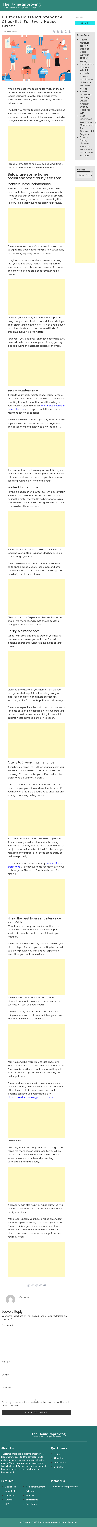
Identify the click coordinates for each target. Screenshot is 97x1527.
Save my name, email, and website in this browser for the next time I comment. (35, 1404)
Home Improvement (10, 32)
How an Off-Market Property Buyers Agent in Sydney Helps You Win (86, 102)
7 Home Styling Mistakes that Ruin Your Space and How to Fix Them (86, 146)
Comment (8, 1325)
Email (5, 1374)
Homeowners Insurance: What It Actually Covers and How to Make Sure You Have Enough (87, 76)
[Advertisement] (36, 143)
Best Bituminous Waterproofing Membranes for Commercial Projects (88, 125)
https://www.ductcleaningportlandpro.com (31, 1097)
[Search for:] (85, 17)
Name (6, 1361)
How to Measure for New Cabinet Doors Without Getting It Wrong (85, 50)
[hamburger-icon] (91, 6)
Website (6, 1387)
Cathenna (24, 1297)
